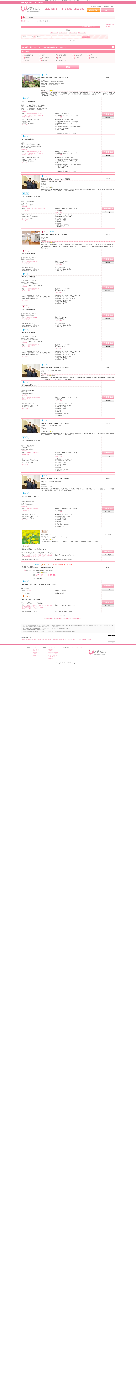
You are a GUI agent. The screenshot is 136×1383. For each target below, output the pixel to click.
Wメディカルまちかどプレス (78, 647)
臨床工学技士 (37, 639)
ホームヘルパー (77, 639)
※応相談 (29, 590)
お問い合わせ (52, 656)
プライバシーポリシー (54, 653)
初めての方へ (97, 6)
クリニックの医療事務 (28, 101)
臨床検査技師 (29, 639)
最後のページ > (82, 32)
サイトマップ (52, 647)
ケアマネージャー (67, 639)
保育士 (89, 639)
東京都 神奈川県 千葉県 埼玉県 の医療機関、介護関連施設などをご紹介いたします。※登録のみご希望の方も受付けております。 (37, 606)
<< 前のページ (63, 32)
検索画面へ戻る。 (110, 24)
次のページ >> (72, 32)
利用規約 (51, 649)
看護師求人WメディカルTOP (28, 21)
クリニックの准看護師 (28, 277)
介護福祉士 (55, 639)
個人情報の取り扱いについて (55, 652)
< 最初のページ (54, 32)
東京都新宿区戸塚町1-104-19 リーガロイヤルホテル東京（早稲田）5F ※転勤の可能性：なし (32, 115)
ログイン (107, 10)
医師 (43, 639)
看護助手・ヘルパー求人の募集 (31, 599)
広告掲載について (109, 6)
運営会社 (51, 650)
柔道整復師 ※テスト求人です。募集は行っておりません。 (39, 584)
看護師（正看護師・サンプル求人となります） (35, 549)
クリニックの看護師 (28, 139)
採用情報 (51, 658)
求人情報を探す (53, 9)
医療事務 (84, 639)
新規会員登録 (93, 10)
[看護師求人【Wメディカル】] (31, 9)
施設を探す (80, 9)
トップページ (35, 647)
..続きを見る (24, 111)
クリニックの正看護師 (28, 253)
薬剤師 (60, 639)
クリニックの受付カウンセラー (31, 196)
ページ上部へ (112, 642)
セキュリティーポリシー (54, 655)
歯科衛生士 (48, 639)
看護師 (23, 639)
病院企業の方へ (36, 650)
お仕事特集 (67, 9)
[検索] (86, 37)
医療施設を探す (36, 655)
